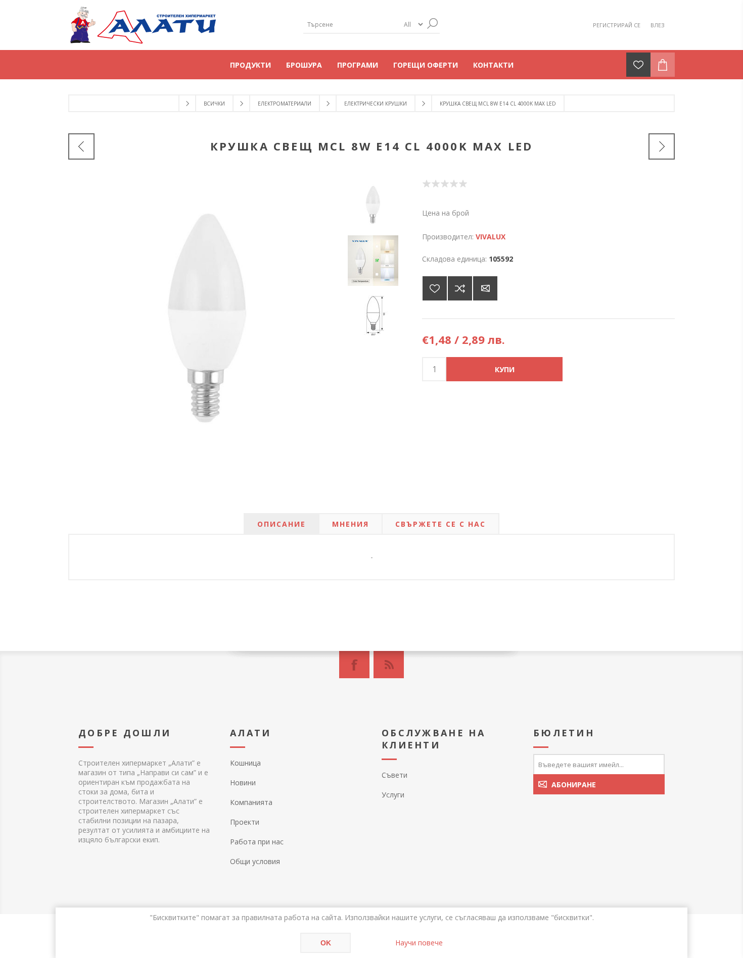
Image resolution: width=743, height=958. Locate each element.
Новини (243, 782)
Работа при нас (257, 841)
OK (325, 943)
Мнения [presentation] (350, 524)
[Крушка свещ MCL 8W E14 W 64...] (661, 146)
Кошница (245, 763)
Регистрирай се (616, 25)
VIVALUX (490, 236)
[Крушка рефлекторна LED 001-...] (81, 146)
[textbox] (351, 24)
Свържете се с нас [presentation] (440, 524)
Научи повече (419, 942)
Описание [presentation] (281, 524)
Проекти (244, 822)
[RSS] (389, 664)
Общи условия (255, 861)
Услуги (393, 794)
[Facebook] (354, 664)
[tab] (281, 524)
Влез (658, 25)
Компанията (251, 802)
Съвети (394, 775)
